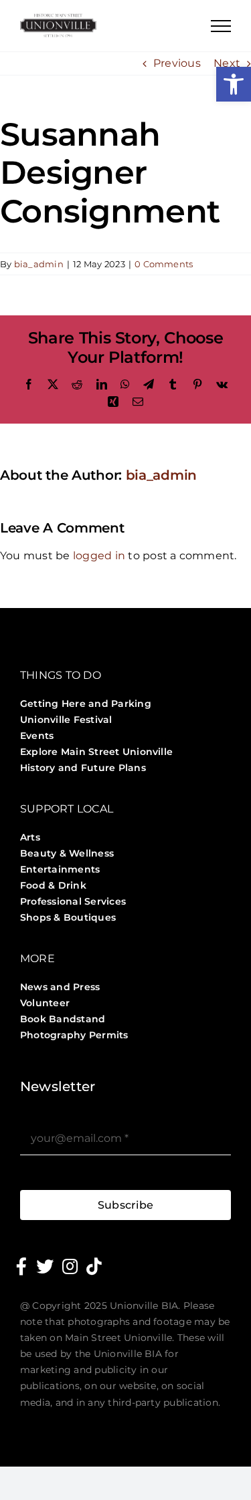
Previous (177, 63)
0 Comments (164, 264)
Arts (30, 837)
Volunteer (45, 1003)
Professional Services (73, 901)
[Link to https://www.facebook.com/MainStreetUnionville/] (21, 1266)
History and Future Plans (83, 768)
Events (37, 736)
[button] (233, 84)
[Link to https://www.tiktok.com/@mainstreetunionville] (94, 1266)
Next (227, 63)
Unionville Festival (66, 720)
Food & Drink (53, 885)
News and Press (60, 987)
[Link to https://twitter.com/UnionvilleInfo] (45, 1266)
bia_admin (39, 264)
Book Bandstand (62, 1019)
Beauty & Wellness (67, 853)
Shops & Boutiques (68, 917)
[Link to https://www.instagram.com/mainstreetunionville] (70, 1266)
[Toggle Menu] (221, 26)
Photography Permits (74, 1035)
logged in (99, 555)
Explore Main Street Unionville (96, 752)
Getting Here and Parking (85, 704)
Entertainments (60, 869)
